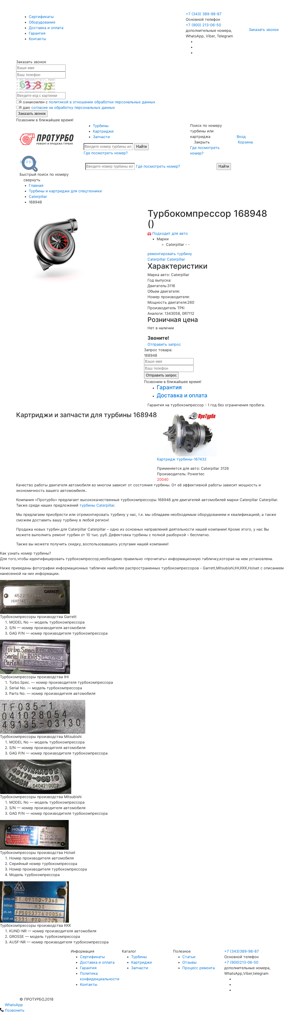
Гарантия (37, 33)
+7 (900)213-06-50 (241, 962)
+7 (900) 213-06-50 (204, 8)
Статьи (188, 956)
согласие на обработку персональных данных (73, 107)
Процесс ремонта (198, 967)
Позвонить (14, 1010)
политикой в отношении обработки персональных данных (102, 102)
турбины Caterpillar (97, 505)
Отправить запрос (164, 344)
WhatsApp (13, 1004)
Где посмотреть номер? (106, 153)
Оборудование (42, 22)
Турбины (101, 125)
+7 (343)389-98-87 (241, 951)
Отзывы (189, 962)
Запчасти (101, 136)
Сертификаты (41, 16)
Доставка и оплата (46, 27)
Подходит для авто (170, 233)
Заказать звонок (264, 29)
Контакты (37, 38)
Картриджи (103, 131)
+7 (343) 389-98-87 (203, 14)
